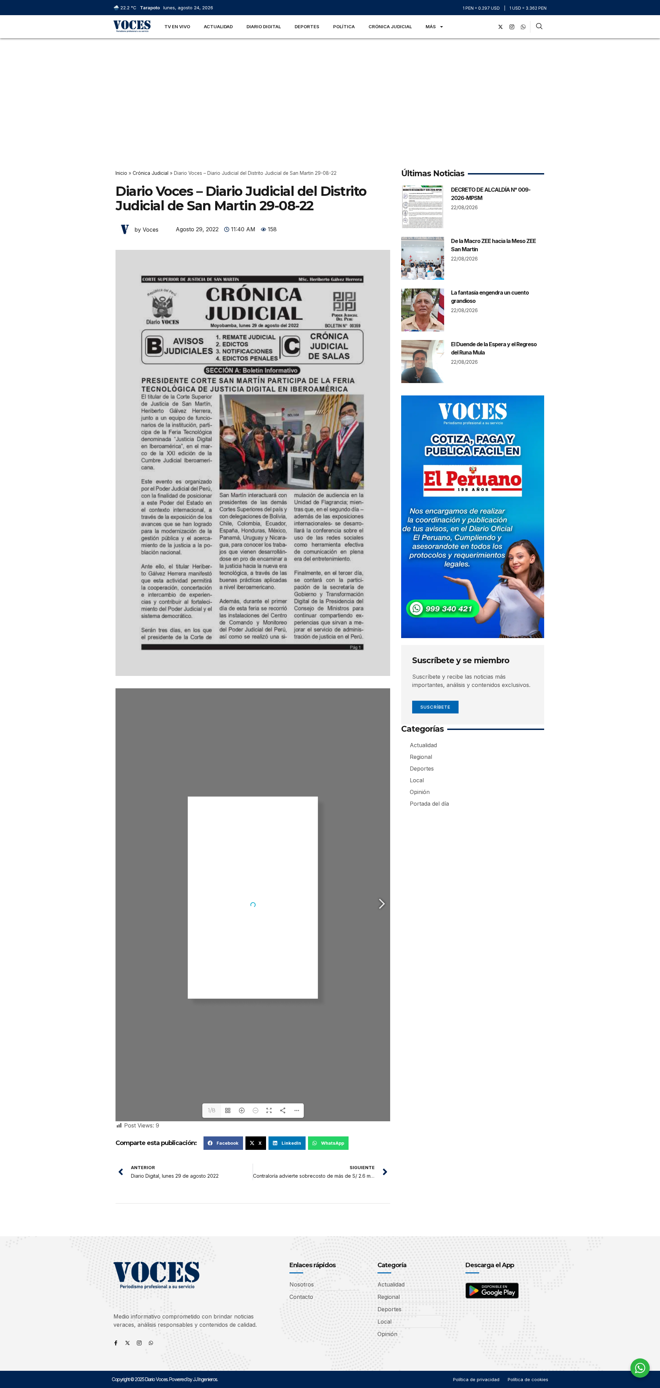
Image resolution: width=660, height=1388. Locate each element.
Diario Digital (263, 26)
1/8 (212, 1110)
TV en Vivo (177, 26)
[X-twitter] (500, 27)
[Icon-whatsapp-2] (523, 27)
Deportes (307, 26)
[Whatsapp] (150, 1343)
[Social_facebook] (489, 27)
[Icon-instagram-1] (512, 27)
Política (344, 26)
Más (431, 26)
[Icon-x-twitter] (127, 1343)
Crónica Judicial (390, 26)
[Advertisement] (330, 90)
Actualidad (218, 26)
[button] (223, 1142)
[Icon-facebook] (115, 1343)
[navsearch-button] (539, 27)
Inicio (121, 173)
